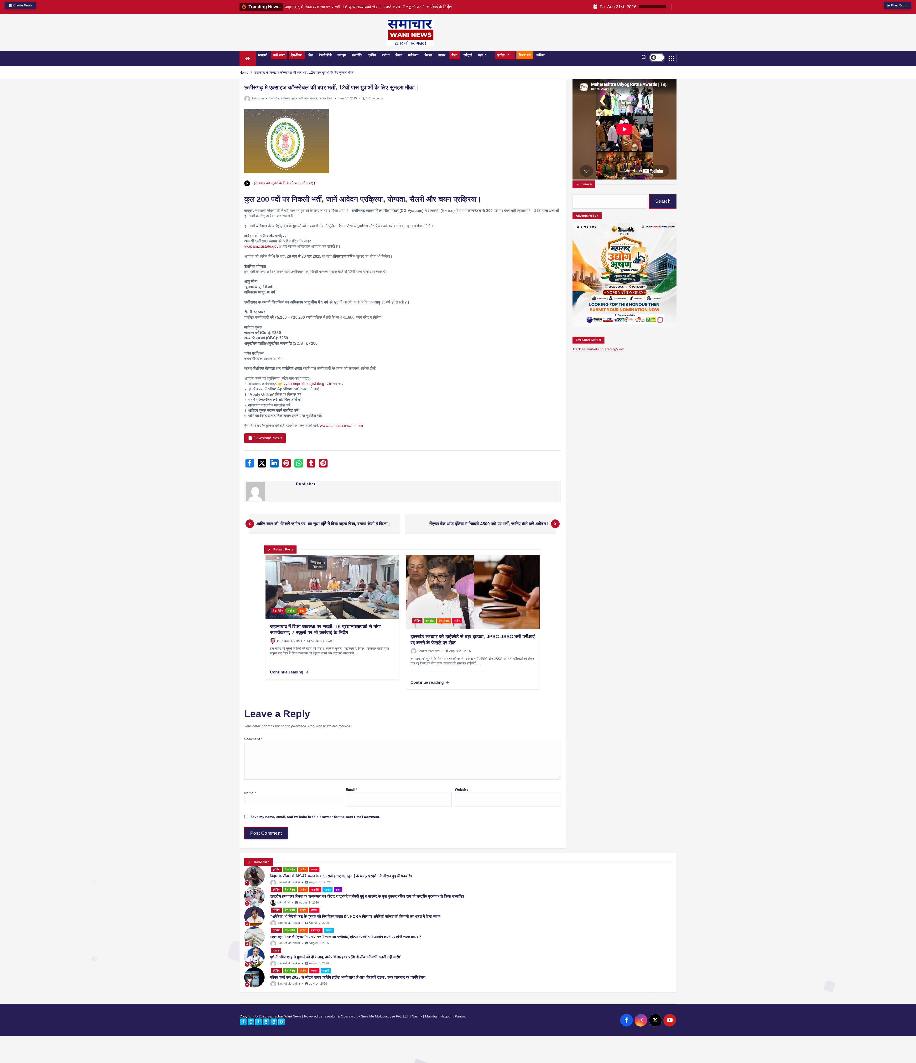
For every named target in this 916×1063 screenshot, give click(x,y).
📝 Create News (20, 5)
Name (250, 793)
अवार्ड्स (262, 55)
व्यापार (442, 55)
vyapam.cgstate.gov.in (263, 246)
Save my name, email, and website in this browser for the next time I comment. (315, 817)
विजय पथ (525, 55)
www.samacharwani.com (341, 426)
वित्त (310, 55)
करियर (540, 55)
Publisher (257, 98)
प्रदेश (501, 55)
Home (244, 72)
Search (587, 184)
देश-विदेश (296, 55)
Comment (253, 739)
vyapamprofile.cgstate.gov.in (307, 384)
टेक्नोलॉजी (325, 55)
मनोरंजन (413, 55)
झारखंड (430, 620)
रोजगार (313, 98)
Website (461, 789)
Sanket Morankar (429, 651)
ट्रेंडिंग (372, 55)
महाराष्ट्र (316, 930)
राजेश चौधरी (283, 902)
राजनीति (357, 55)
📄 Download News (265, 438)
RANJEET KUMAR (289, 640)
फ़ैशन (399, 55)
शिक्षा (454, 55)
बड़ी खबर (279, 55)
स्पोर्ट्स (467, 55)
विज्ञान (428, 55)
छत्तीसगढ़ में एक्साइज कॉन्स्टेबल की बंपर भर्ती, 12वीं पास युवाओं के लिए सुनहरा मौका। (305, 72)
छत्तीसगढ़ (285, 98)
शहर (480, 55)
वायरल (322, 98)
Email (351, 789)
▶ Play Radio (897, 5)
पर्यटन (386, 55)
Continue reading (287, 672)
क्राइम (342, 55)
